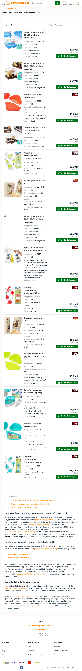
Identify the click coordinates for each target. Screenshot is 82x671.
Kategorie (21, 18)
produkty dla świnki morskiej (45, 549)
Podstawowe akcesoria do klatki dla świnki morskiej (29, 504)
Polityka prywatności (61, 651)
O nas (4, 646)
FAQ (29, 646)
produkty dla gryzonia (44, 520)
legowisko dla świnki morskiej (19, 558)
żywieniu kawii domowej (40, 606)
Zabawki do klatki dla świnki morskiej (23, 507)
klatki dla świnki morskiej (39, 524)
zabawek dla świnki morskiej (15, 588)
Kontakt (4, 655)
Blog (3, 651)
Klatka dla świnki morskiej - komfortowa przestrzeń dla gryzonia (34, 500)
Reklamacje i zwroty (35, 655)
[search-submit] (57, 3)
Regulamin (57, 646)
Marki (60, 18)
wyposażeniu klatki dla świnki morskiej (31, 574)
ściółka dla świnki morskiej (18, 554)
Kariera (56, 655)
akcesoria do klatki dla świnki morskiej (19, 532)
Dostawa (31, 651)
